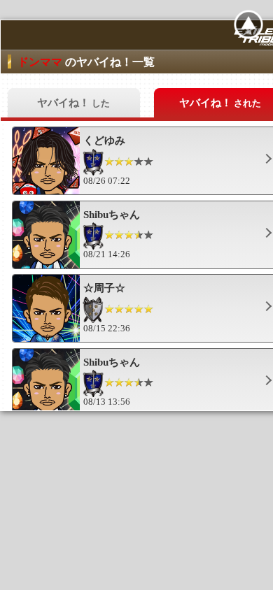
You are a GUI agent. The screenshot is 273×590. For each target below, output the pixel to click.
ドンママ (41, 62)
